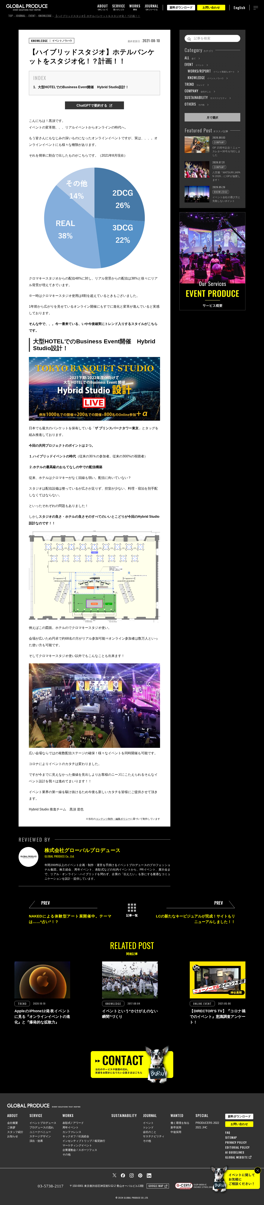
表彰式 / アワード (73, 1122)
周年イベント (70, 1127)
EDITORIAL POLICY (237, 1147)
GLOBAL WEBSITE (236, 1157)
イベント (148, 1122)
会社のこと (149, 1132)
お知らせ (12, 1136)
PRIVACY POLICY (236, 1142)
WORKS (68, 1115)
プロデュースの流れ (41, 1127)
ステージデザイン (40, 1136)
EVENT (31, 16)
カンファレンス (71, 1132)
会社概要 (12, 1122)
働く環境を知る (180, 1122)
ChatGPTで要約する (92, 105)
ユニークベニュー (40, 1132)
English (239, 7)
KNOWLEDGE (45, 16)
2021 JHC (201, 1127)
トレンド (148, 1127)
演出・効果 (36, 1140)
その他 (66, 1154)
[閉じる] (257, 1170)
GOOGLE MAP (156, 1186)
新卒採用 (176, 1127)
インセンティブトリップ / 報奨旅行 (83, 1140)
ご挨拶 (11, 1127)
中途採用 (176, 1132)
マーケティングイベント (77, 1145)
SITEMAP (231, 1137)
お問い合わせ (211, 7)
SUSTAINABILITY (124, 1115)
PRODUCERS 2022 (207, 1122)
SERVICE (35, 1115)
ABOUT (12, 1115)
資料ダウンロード (181, 7)
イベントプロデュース (42, 1122)
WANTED (177, 1115)
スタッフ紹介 (15, 1132)
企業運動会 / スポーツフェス (79, 1149)
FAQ (227, 1132)
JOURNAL (21, 16)
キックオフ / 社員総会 (75, 1136)
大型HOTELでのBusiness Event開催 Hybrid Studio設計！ (81, 87)
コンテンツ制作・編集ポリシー (113, 818)
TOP (10, 16)
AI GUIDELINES (234, 1152)
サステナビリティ (153, 1136)
